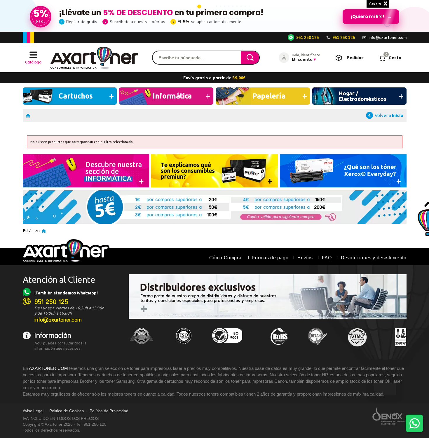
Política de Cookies (66, 411)
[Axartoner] (94, 58)
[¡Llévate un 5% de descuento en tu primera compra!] (214, 16)
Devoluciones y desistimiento (374, 257)
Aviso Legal (33, 411)
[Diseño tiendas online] (389, 416)
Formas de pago (270, 257)
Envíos (305, 257)
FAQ (327, 257)
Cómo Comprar (226, 257)
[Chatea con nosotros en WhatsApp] (414, 423)
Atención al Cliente (59, 279)
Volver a (389, 115)
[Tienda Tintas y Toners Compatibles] (28, 115)
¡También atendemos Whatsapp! (66, 293)
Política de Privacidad (109, 411)
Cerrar (375, 3)
